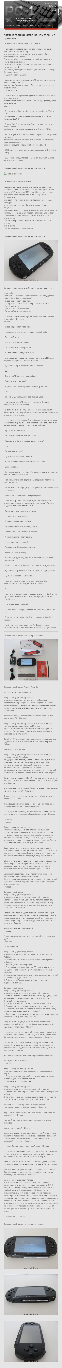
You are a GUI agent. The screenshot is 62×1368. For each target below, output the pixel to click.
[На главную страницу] (20, 11)
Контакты (47, 25)
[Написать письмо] (55, 10)
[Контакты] (52, 10)
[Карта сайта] (48, 10)
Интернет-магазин (13, 25)
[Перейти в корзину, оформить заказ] (9, 20)
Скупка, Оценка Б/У (32, 25)
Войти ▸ (52, 6)
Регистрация (50, 3)
